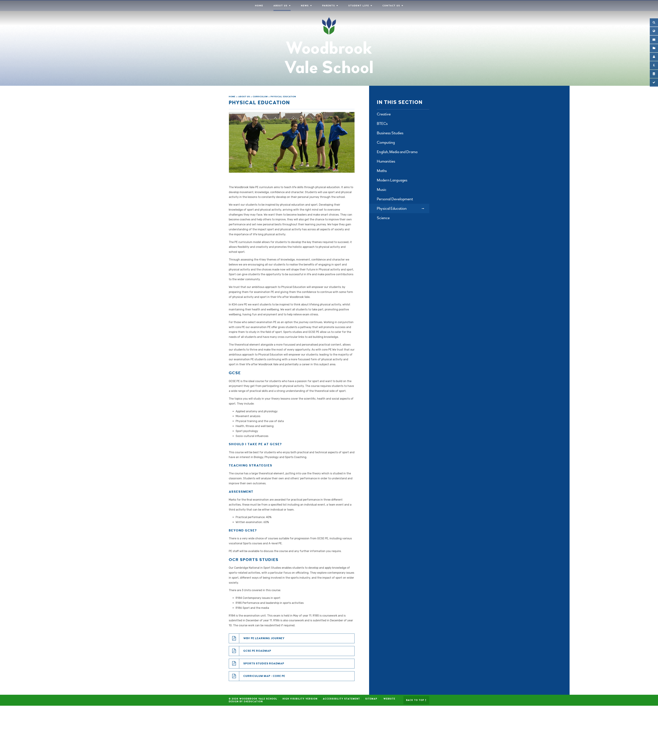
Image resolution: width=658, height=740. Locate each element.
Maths (382, 170)
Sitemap (371, 698)
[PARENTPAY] (654, 65)
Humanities (386, 161)
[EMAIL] (654, 39)
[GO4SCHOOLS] (654, 57)
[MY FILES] (654, 48)
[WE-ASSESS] (654, 82)
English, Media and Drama (397, 151)
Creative (384, 114)
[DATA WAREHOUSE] (654, 74)
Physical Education (283, 96)
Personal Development (395, 199)
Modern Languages (392, 180)
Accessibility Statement (341, 698)
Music (381, 189)
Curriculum (260, 96)
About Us (244, 96)
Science (383, 217)
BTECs (382, 123)
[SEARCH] (654, 22)
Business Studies (390, 133)
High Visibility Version (300, 698)
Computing (386, 142)
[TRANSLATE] (654, 31)
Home (232, 96)
